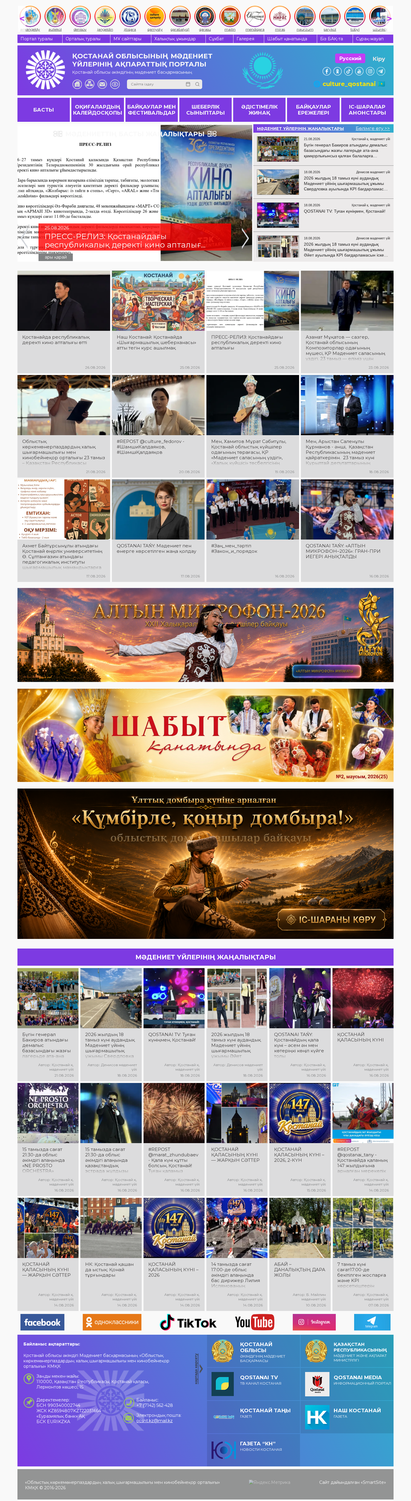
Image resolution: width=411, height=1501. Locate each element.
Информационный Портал (362, 1380)
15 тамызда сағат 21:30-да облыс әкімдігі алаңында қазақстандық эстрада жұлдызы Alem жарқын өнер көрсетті (108, 1160)
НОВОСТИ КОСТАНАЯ (261, 1446)
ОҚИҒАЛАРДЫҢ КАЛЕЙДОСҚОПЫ (97, 110)
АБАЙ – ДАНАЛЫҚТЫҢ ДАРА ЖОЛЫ (299, 1270)
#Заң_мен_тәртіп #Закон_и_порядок (234, 548)
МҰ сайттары (127, 39)
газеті (265, 1413)
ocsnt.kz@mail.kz (154, 1420)
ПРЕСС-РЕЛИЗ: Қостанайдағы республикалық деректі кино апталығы (247, 342)
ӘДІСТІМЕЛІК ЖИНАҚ (259, 110)
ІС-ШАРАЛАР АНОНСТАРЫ (367, 110)
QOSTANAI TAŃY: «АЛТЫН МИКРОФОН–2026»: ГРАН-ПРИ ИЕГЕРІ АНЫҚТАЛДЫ (343, 551)
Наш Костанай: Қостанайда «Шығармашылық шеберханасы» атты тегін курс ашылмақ (156, 342)
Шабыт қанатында (287, 39)
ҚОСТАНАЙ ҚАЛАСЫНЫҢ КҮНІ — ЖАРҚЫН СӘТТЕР (235, 1155)
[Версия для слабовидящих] (115, 84)
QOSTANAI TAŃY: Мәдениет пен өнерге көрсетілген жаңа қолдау (156, 548)
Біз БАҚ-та (331, 39)
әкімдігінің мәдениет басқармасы (262, 1352)
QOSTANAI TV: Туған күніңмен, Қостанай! (172, 1037)
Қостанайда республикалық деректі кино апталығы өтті (56, 339)
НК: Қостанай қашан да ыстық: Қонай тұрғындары (109, 1270)
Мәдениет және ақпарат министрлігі (360, 1351)
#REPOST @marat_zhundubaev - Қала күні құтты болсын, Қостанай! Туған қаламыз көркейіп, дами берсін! (173, 1160)
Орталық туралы (83, 39)
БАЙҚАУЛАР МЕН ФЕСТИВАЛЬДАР (151, 110)
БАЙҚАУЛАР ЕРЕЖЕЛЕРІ (313, 110)
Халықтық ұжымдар (175, 39)
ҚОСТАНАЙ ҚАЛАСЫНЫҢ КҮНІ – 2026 (173, 1270)
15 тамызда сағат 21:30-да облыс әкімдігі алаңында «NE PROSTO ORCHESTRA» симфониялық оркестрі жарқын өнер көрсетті (43, 1160)
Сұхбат (216, 39)
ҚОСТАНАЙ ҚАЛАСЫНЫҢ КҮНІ (360, 1037)
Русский (350, 58)
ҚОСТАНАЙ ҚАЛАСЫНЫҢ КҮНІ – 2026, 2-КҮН (299, 1155)
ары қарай (56, 257)
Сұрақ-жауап (370, 39)
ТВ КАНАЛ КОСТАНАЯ (260, 1380)
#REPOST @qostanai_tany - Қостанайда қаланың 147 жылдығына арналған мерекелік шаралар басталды (362, 1160)
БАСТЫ (43, 110)
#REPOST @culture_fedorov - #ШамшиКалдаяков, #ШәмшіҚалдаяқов (150, 447)
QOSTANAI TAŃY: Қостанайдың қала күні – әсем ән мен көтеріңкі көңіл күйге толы (299, 1045)
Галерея (245, 39)
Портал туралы (36, 39)
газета (357, 1413)
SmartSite (373, 1482)
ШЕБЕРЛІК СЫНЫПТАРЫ (205, 110)
